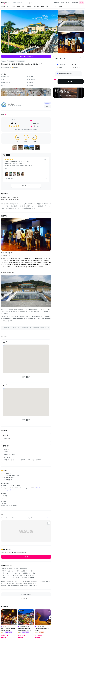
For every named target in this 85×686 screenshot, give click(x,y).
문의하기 (47, 106)
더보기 (6, 168)
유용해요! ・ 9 (10, 178)
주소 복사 (48, 517)
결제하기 (70, 81)
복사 (30, 598)
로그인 (81, 2)
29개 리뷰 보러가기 (26, 185)
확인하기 (27, 557)
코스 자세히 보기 (26, 377)
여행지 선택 (56, 2)
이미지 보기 (37, 488)
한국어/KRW (75, 2)
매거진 (62, 2)
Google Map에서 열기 (6, 490)
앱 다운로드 (68, 2)
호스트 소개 (47, 103)
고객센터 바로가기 (27, 594)
